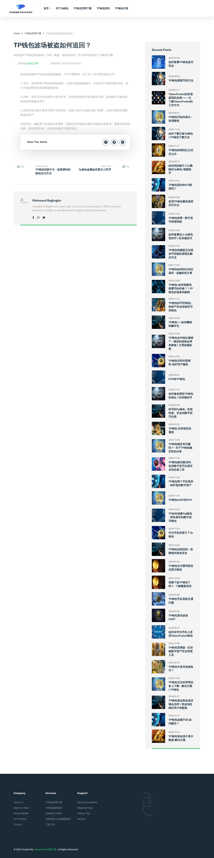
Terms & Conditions (87, 802)
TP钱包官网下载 (32, 33)
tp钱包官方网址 (53, 813)
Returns (81, 819)
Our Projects (20, 819)
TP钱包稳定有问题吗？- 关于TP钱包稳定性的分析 (180, 447)
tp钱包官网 (32, 63)
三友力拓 (50, 824)
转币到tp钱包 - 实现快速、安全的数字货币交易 (181, 413)
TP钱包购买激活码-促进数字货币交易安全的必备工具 (181, 465)
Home (17, 33)
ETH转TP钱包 (177, 379)
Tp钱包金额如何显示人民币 (95, 169)
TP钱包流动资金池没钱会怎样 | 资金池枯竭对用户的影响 (181, 704)
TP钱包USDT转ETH (180, 499)
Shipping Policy (85, 808)
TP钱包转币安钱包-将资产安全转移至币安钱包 (181, 306)
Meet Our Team (21, 808)
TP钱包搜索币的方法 (181, 80)
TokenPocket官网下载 (45, 849)
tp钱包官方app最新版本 (58, 819)
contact (18, 824)
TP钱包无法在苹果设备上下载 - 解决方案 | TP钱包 (181, 686)
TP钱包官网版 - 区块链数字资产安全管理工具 (181, 651)
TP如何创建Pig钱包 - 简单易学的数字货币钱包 (180, 517)
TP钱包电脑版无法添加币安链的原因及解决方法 (181, 253)
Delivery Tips (83, 813)
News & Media (21, 813)
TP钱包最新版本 (53, 808)
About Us (18, 802)
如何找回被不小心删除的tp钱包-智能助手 (181, 169)
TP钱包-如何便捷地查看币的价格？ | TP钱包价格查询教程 (181, 288)
